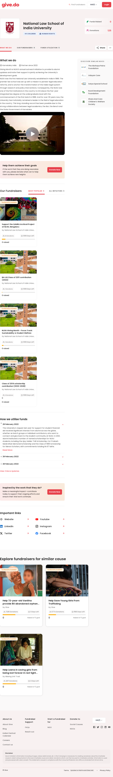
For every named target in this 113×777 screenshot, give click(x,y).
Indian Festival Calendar (9, 734)
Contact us (8, 744)
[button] (30, 33)
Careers (6, 740)
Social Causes (76, 724)
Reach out (29, 732)
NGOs (72, 729)
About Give (8, 724)
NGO (50, 727)
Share (102, 47)
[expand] (63, 425)
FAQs (27, 727)
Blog (5, 729)
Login (106, 4)
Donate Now (54, 169)
